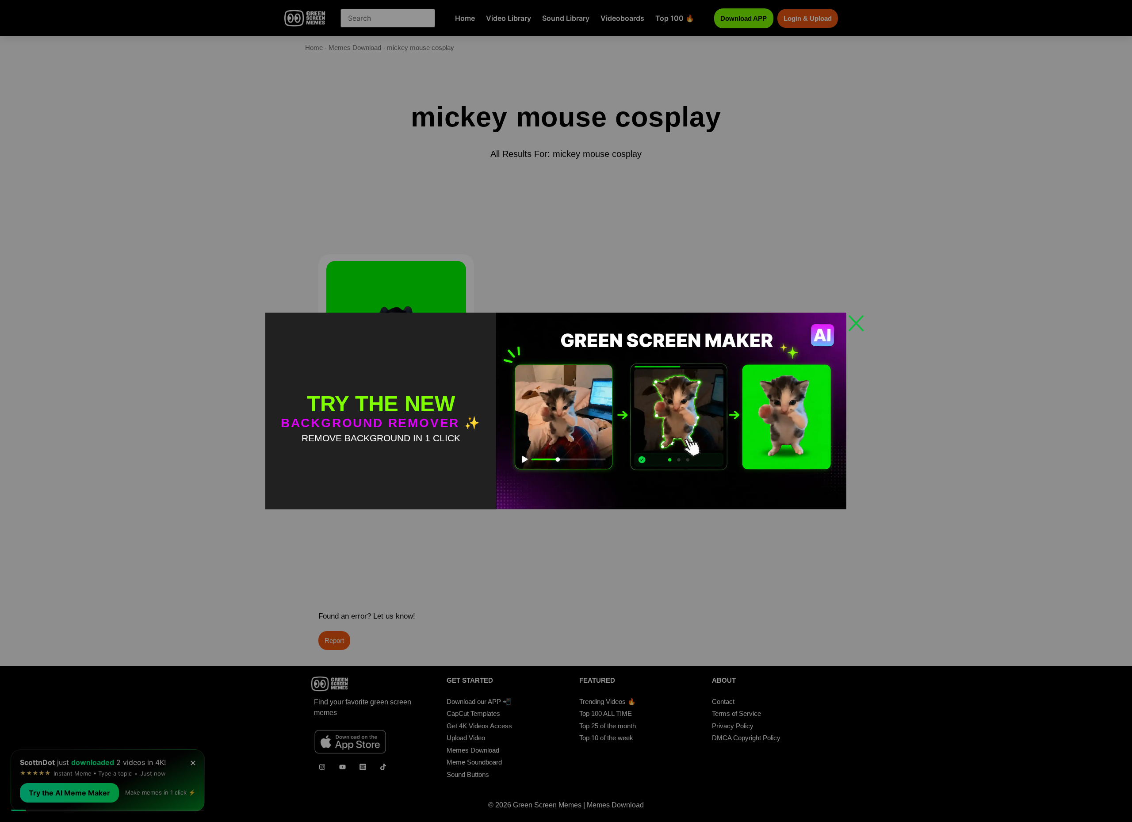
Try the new (381, 404)
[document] (566, 411)
